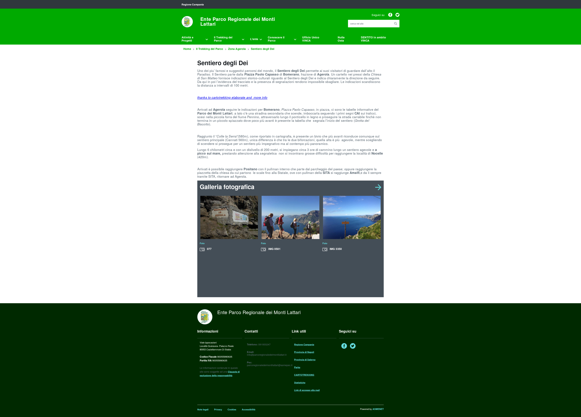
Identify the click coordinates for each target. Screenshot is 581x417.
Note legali (202, 409)
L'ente (254, 39)
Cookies (232, 409)
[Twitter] (397, 15)
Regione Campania (304, 344)
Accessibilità (248, 409)
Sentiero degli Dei (262, 49)
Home (187, 49)
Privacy (218, 409)
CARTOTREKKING (304, 375)
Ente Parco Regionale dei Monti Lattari (237, 21)
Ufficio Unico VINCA (310, 38)
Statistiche (299, 382)
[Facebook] (390, 15)
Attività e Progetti (187, 38)
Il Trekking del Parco (223, 38)
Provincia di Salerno (304, 359)
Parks (297, 367)
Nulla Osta (341, 38)
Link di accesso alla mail (307, 390)
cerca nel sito (356, 23)
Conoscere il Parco (276, 38)
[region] (290, 245)
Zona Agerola (237, 49)
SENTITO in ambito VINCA (373, 38)
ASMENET (378, 409)
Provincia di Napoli (304, 352)
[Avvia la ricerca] (395, 23)
